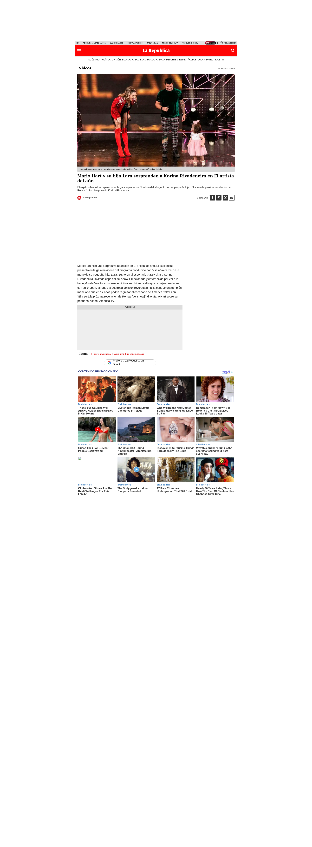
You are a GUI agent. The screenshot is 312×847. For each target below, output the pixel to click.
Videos (85, 68)
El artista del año (135, 354)
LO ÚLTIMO (93, 59)
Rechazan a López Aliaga (94, 43)
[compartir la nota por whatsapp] (219, 198)
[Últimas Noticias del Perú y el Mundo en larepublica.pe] (156, 50)
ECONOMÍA (128, 59)
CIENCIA (160, 59)
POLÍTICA (105, 59)
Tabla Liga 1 (152, 43)
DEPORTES (172, 59)
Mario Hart (119, 354)
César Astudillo (135, 43)
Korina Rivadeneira (102, 354)
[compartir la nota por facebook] (212, 198)
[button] (79, 50)
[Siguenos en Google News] (232, 198)
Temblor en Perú (190, 43)
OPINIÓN (116, 59)
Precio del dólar (170, 43)
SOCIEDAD (140, 59)
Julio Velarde (116, 43)
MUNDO (151, 59)
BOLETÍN (219, 59)
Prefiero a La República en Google (128, 362)
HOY (77, 43)
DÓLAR (201, 59)
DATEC (209, 59)
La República (90, 197)
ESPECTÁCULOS (187, 59)
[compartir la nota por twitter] (225, 198)
